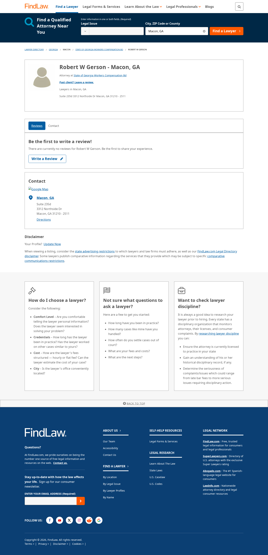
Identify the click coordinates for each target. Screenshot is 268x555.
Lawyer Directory (34, 49)
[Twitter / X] (69, 520)
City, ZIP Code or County (162, 24)
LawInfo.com (211, 485)
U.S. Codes (155, 484)
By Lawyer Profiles (114, 490)
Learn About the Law (162, 463)
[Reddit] (89, 520)
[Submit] (81, 501)
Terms (29, 544)
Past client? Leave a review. (76, 82)
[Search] (239, 6)
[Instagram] (79, 520)
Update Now (52, 244)
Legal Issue (89, 24)
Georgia (53, 49)
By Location (110, 477)
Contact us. (60, 463)
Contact (53, 126)
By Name (108, 497)
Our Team (109, 441)
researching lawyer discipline (219, 334)
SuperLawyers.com (215, 456)
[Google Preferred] (98, 520)
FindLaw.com (211, 441)
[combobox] (112, 31)
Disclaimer (60, 544)
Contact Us (109, 455)
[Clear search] (204, 31)
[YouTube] (59, 520)
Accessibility (110, 448)
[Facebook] (49, 520)
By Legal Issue (112, 484)
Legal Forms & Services (163, 441)
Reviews (36, 126)
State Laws (155, 470)
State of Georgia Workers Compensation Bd (99, 49)
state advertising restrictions (95, 251)
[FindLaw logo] (38, 6)
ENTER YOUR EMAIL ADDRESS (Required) (50, 493)
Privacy (43, 544)
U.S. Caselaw (157, 477)
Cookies (77, 544)
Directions (44, 220)
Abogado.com (212, 471)
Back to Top (136, 403)
